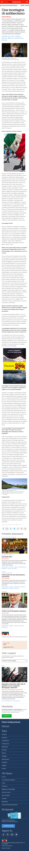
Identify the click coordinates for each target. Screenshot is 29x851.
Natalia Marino (6, 17)
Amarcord (4, 786)
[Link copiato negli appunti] (17, 528)
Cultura (18, 36)
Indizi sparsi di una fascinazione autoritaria (13, 576)
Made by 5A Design (6, 848)
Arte (13, 36)
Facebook (3, 834)
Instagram (12, 834)
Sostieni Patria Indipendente (9, 804)
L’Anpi (3, 783)
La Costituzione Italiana (8, 780)
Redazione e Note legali (8, 789)
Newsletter (5, 801)
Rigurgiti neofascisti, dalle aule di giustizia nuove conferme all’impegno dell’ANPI (13, 686)
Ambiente (4, 762)
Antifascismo (6, 36)
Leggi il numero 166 (8, 647)
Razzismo (4, 568)
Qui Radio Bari (7, 557)
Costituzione (5, 740)
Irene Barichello (5, 578)
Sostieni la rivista (8, 826)
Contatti (4, 798)
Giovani (5, 38)
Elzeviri (3, 571)
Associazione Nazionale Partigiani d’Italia (14, 842)
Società (5, 40)
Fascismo (4, 737)
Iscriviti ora (7, 715)
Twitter (7, 834)
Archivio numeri (6, 792)
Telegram (16, 834)
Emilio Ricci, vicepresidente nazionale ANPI (12, 689)
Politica (4, 753)
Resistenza (5, 627)
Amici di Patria (6, 795)
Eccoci (4, 777)
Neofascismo (19, 38)
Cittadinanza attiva (6, 537)
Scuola (9, 568)
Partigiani (4, 756)
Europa (4, 768)
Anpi (3, 700)
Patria (14, 2)
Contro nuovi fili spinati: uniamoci (14, 611)
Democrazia (17, 586)
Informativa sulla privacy (7, 845)
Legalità (4, 765)
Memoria (11, 38)
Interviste (13, 537)
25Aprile (4, 734)
